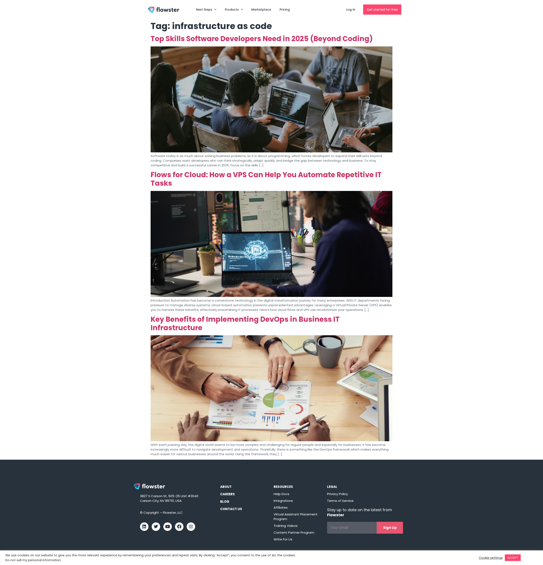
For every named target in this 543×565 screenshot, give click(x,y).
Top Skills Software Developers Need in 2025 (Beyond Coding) (262, 39)
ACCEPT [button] (512, 558)
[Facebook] (179, 526)
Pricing (285, 9)
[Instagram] (191, 526)
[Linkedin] (144, 526)
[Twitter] (156, 526)
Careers (227, 494)
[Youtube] (167, 526)
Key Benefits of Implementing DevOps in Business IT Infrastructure (245, 323)
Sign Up (390, 527)
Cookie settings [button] (491, 558)
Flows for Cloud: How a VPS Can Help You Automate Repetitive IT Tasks (266, 179)
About (226, 486)
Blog (224, 501)
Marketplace (261, 9)
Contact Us (231, 509)
